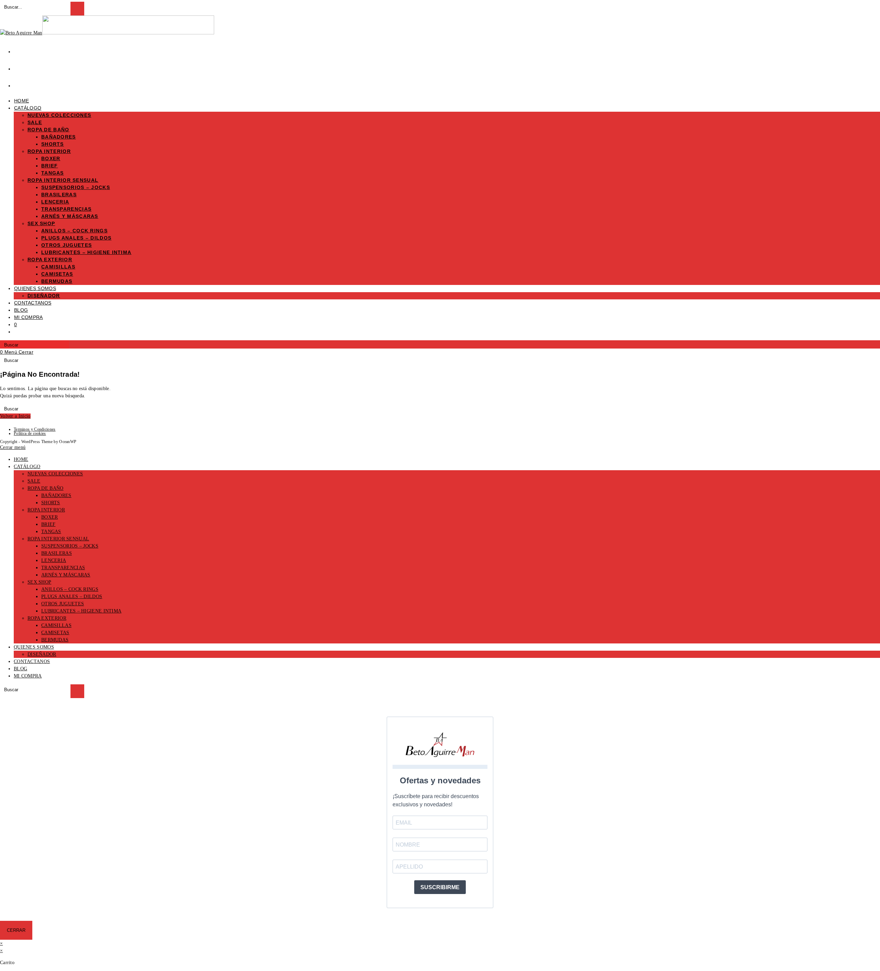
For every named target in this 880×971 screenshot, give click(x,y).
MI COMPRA (28, 675)
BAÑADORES (56, 495)
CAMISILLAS (56, 625)
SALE (34, 481)
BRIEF (48, 524)
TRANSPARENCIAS (63, 567)
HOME (21, 459)
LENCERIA (53, 560)
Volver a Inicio (15, 416)
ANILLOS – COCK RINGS (69, 589)
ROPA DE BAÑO (46, 488)
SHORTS (50, 502)
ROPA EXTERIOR (47, 618)
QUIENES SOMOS (34, 647)
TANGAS (51, 531)
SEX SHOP (39, 582)
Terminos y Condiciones (35, 429)
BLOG (20, 668)
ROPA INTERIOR (46, 509)
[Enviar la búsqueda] (77, 691)
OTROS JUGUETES (62, 603)
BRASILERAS (56, 553)
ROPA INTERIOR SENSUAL (58, 538)
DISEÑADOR (42, 654)
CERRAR (16, 930)
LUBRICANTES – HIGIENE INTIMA (81, 611)
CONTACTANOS (32, 661)
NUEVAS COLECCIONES (55, 473)
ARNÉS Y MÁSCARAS (65, 574)
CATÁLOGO (27, 466)
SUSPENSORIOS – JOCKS (69, 546)
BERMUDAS (54, 639)
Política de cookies (30, 433)
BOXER (49, 517)
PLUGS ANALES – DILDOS (71, 596)
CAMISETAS (55, 632)
